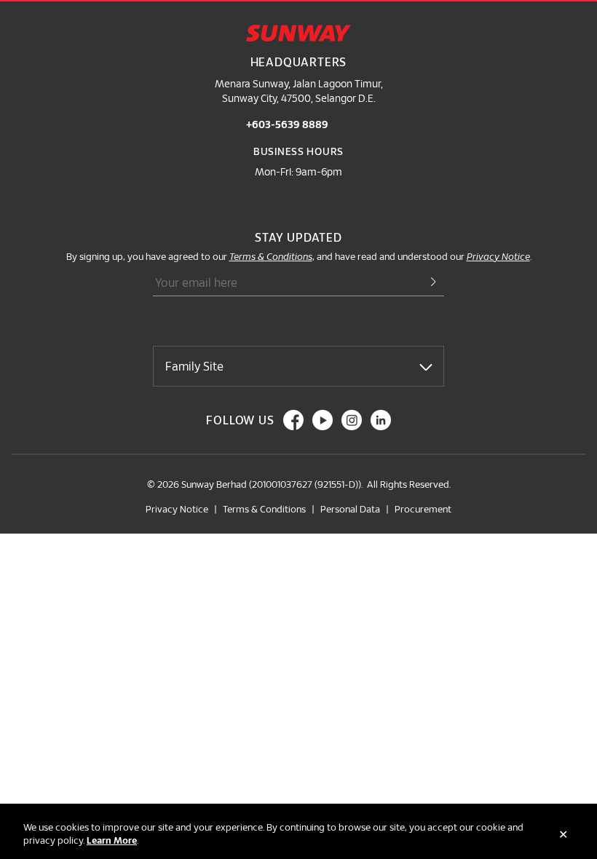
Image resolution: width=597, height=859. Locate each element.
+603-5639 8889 (287, 124)
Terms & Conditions (264, 509)
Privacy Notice (177, 509)
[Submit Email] (426, 282)
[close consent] (563, 834)
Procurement (423, 509)
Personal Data (350, 509)
